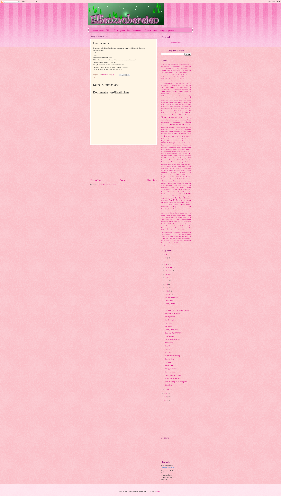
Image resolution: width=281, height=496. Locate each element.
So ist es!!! (168, 349)
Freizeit (170, 131)
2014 (165, 393)
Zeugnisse (183, 242)
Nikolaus (188, 177)
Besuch (173, 104)
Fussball (175, 133)
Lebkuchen (188, 162)
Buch (181, 106)
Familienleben (177, 124)
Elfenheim (182, 115)
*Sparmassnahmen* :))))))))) (174, 375)
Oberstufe (164, 181)
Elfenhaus (175, 115)
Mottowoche (164, 170)
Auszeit (176, 100)
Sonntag (173, 206)
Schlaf (177, 191)
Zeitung (170, 242)
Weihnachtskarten (186, 232)
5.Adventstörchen (175, 85)
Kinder (175, 155)
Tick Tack (168, 217)
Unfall (175, 221)
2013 (166, 79)
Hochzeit (175, 149)
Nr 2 (180, 179)
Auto (180, 100)
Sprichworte (170, 209)
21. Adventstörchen (174, 79)
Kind (170, 155)
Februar (168, 294)
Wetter (186, 236)
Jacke (178, 151)
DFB (173, 110)
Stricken (168, 215)
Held (190, 145)
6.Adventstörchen (170, 87)
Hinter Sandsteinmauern (184, 147)
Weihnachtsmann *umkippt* (169, 234)
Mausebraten (179, 168)
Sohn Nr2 (167, 202)
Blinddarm (166, 106)
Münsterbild (177, 170)
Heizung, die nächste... (172, 330)
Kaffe (162, 153)
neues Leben (180, 174)
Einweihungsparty (176, 113)
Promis (174, 183)
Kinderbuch (180, 155)
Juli (167, 277)
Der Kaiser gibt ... (170, 320)
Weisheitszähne (170, 236)
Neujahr (189, 174)
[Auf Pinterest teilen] (129, 75)
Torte (162, 219)
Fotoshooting (187, 129)
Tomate (184, 217)
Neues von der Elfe (101, 30)
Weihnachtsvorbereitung (185, 234)
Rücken (182, 187)
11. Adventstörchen (186, 66)
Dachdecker (177, 108)
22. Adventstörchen (185, 79)
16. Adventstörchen (181, 72)
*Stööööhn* (169, 326)
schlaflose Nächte (186, 191)
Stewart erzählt (179, 213)
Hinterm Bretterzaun (166, 149)
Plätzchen (163, 183)
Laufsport (168, 162)
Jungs (189, 151)
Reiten (189, 185)
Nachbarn (173, 172)
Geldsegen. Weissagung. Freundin (170, 138)
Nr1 (184, 179)
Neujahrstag (164, 177)
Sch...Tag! (168, 352)
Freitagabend (164, 131)
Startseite (124, 180)
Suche (172, 215)
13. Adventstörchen (175, 70)
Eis (183, 113)
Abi (190, 89)
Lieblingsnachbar (171, 166)
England (181, 117)
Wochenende (177, 238)
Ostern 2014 (180, 181)
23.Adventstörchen (166, 81)
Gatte (164, 135)
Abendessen (185, 89)
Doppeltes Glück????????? (173, 333)
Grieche (184, 141)
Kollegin (185, 158)
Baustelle (180, 102)
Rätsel (175, 185)
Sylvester (179, 215)
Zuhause (189, 242)
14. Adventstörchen (186, 70)
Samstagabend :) (170, 365)
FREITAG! (168, 323)
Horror (183, 149)
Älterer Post (152, 180)
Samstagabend (165, 189)
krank (189, 158)
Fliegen (172, 129)
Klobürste (175, 158)
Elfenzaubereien (169, 117)
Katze (163, 155)
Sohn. (171, 202)
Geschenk (182, 138)
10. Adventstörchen (175, 66)
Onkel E (170, 181)
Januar (168, 389)
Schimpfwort (170, 191)
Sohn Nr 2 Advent (182, 200)
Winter (163, 238)
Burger (163, 108)
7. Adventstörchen (182, 87)
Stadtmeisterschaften (186, 209)
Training (172, 219)
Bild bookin (179, 104)
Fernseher (177, 127)
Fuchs (169, 133)
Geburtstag (182, 136)
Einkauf (169, 113)
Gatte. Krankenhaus (173, 136)
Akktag (180, 96)
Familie (188, 122)
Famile (189, 120)
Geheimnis (188, 136)
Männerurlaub (181, 166)
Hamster (181, 143)
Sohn (175, 198)
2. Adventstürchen (166, 77)
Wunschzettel (180, 240)
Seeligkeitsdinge (180, 196)
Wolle (174, 240)
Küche (179, 160)
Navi (190, 172)
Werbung (176, 236)
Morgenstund (187, 168)
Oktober (168, 274)
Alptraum (163, 98)
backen (189, 100)
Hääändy (171, 143)
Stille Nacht (188, 213)
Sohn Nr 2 (173, 200)
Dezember (169, 110)
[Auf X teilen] (124, 75)
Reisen (184, 185)
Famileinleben (177, 122)
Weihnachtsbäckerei (176, 230)
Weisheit (163, 236)
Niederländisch (180, 177)
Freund (175, 131)
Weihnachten (165, 230)
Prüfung (179, 183)
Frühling (189, 131)
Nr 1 (176, 179)
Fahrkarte (183, 120)
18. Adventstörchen (175, 74)
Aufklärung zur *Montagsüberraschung (177, 310)
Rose (177, 187)
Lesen (169, 164)
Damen (182, 108)
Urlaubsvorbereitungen (178, 223)
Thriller (163, 217)
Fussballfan (182, 133)
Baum (175, 102)
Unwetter (163, 223)
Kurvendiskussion (186, 160)
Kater (189, 153)
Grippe (189, 141)
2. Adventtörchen (176, 77)
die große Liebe (184, 110)
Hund (187, 149)
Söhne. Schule (173, 204)
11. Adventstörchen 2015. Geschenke (174, 68)
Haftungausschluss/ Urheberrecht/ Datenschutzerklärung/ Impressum (145, 30)
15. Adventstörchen (167, 72)
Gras (180, 141)
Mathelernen (164, 168)
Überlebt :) (168, 385)
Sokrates (182, 204)
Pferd (189, 181)
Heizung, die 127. (170, 304)
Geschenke (188, 138)
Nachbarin (164, 172)
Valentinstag (188, 223)
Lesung (174, 164)
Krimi (170, 160)
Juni (167, 281)
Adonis (175, 91)
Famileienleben (165, 122)
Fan (186, 125)
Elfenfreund (168, 115)
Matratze (172, 168)
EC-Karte (163, 113)
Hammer (176, 143)
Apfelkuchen (164, 100)
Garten (189, 133)
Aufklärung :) (169, 362)
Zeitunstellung (176, 242)
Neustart (172, 177)
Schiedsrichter (187, 189)
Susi (175, 215)
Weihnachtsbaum (186, 230)
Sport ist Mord (169, 359)
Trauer (177, 219)
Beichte (186, 102)
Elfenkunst (188, 115)
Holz (179, 149)
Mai (167, 284)
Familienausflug (165, 125)
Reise (179, 185)
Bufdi (189, 106)
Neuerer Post (95, 180)
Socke (171, 198)
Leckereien (164, 164)
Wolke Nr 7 (169, 240)
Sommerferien (165, 206)
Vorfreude (178, 226)
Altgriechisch (187, 98)
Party (186, 181)
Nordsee (172, 179)
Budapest (185, 106)
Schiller (163, 191)
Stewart (172, 213)
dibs (179, 110)
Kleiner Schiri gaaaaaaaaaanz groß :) (176, 382)
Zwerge (163, 245)
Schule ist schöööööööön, (173, 378)
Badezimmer (164, 102)
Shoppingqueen (165, 198)
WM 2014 (169, 238)
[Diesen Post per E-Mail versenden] (120, 75)
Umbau (171, 221)
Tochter (173, 217)
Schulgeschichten (165, 196)
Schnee (176, 194)
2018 (165, 254)
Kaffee (167, 153)
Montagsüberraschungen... (173, 313)
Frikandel (179, 131)
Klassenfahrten (168, 158)
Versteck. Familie (170, 226)
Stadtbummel (176, 209)
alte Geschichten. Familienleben (175, 98)
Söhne (183, 202)
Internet (174, 151)
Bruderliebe (177, 106)
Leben (173, 162)
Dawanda (163, 110)
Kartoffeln (184, 153)
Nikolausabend (165, 179)
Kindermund (188, 155)
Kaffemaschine (173, 153)
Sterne (189, 211)
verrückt (163, 226)
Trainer (167, 219)
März (167, 291)
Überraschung (164, 221)
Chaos (172, 108)
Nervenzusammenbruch (167, 174)
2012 (162, 79)
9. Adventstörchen (176, 89)
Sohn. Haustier (177, 202)
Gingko (163, 141)
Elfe (186, 112)
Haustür (179, 145)
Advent (180, 91)
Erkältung (174, 120)
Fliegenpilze (179, 129)
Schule (100, 78)
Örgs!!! (167, 346)
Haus (162, 145)
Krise (175, 160)
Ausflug (171, 100)
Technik (189, 215)
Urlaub (169, 223)
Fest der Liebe (184, 127)
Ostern (175, 181)
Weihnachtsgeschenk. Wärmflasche (170, 232)
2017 (165, 258)
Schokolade (182, 194)
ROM (172, 187)
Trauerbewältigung (186, 219)
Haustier (174, 145)
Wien (189, 236)
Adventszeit (175, 96)
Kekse (167, 155)
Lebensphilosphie (180, 162)
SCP (173, 196)
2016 (165, 261)
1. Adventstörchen (172, 64)
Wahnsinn (184, 226)
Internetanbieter (176, 43)
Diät (176, 110)
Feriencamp (164, 127)
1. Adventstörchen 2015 (183, 64)
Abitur (163, 91)
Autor (184, 100)
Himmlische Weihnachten (168, 147)
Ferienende (171, 127)
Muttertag (183, 170)
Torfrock (188, 217)
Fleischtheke (164, 129)
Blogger (158, 491)
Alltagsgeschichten (171, 369)
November (169, 271)
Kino (162, 158)
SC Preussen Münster (176, 189)
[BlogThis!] (122, 75)
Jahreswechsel (183, 151)
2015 (165, 265)
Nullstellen (188, 179)
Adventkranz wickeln (175, 93)
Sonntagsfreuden (182, 206)
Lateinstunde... (169, 300)
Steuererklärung (165, 213)
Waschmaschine (186, 228)
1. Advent (164, 64)
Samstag (188, 187)
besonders (168, 104)
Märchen (188, 166)
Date (190, 108)
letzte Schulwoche (182, 164)
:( (165, 307)
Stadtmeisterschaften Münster (170, 211)
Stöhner (163, 215)
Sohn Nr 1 (181, 198)
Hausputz (168, 145)
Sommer (188, 204)
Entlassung (188, 117)
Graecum (175, 141)
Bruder (171, 106)
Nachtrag (182, 172)
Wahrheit (177, 228)
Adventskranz (168, 96)
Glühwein (169, 141)
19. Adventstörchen (186, 74)
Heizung (185, 145)
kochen (180, 158)
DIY (190, 110)
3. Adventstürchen (186, 81)
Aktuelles (185, 96)
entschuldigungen (166, 120)
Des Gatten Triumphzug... (173, 339)
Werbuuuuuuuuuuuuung (172, 356)
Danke (186, 108)
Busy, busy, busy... (170, 372)
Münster (171, 170)
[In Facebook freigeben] (126, 75)
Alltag (189, 96)
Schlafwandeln (165, 194)
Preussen (169, 183)
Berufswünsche (169, 336)
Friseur (184, 131)
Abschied (168, 91)
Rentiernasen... (165, 187)
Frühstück (164, 133)
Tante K (184, 215)
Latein (163, 162)
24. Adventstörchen (176, 81)
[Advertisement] (123, 162)
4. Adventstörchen (166, 83)
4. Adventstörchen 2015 (181, 83)
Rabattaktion (169, 185)
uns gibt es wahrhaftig (184, 221)
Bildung (185, 104)
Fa (178, 120)
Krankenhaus (164, 160)
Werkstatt (181, 236)
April (167, 287)
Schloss (172, 194)
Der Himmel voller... (171, 297)
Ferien (189, 125)
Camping (167, 108)
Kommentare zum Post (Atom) (107, 185)
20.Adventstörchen (186, 77)
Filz (190, 127)
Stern (183, 211)
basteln (171, 102)
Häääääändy (164, 143)
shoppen (189, 196)
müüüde (189, 170)
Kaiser (179, 153)
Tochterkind (179, 217)
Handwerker (187, 143)
